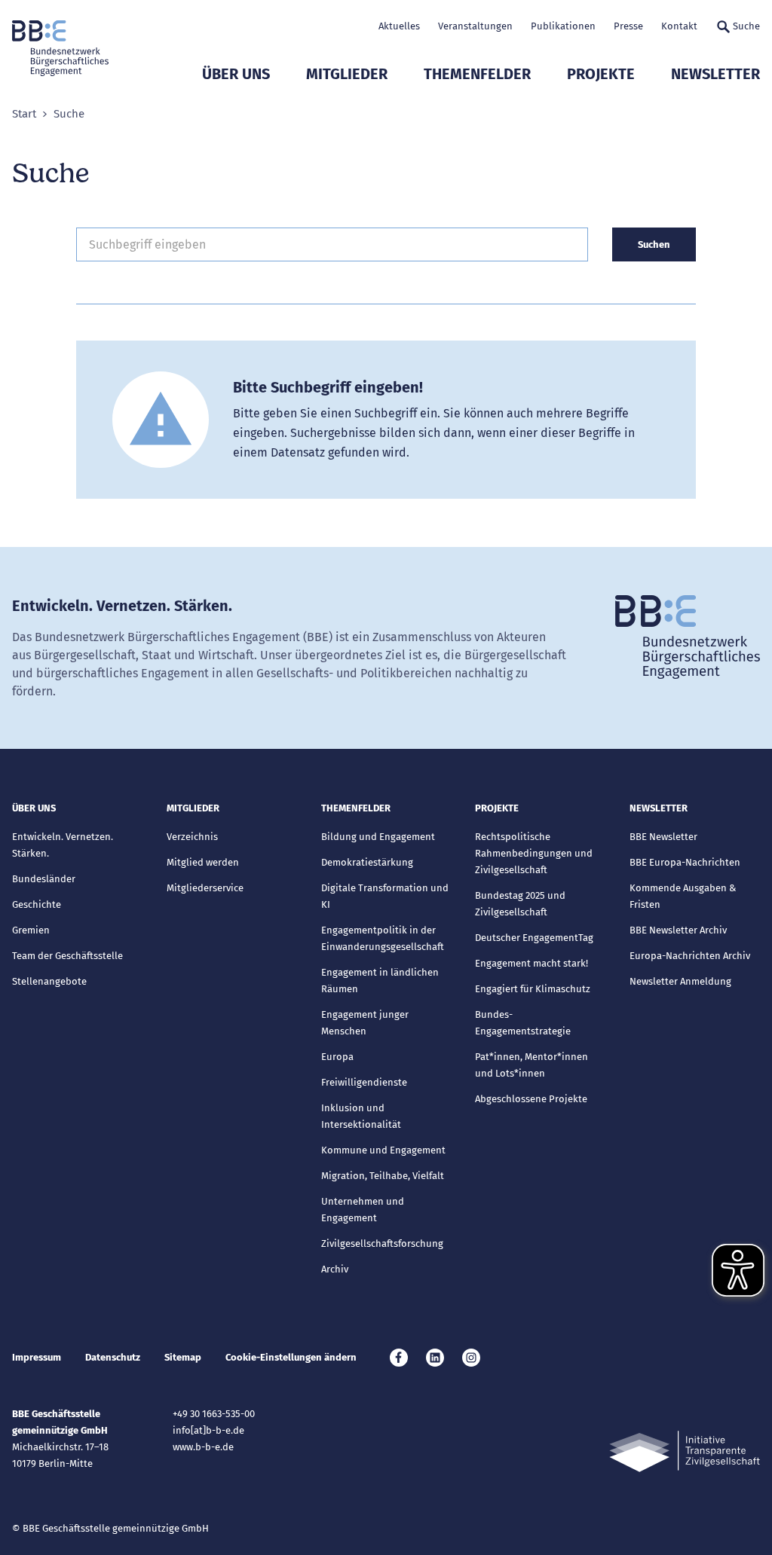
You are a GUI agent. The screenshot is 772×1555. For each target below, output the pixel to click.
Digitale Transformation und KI (385, 896)
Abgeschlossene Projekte (531, 1098)
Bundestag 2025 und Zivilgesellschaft (520, 904)
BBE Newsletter (663, 836)
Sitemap (182, 1357)
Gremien (31, 930)
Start (24, 114)
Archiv (334, 1269)
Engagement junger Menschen (365, 1023)
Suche (746, 26)
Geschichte (36, 904)
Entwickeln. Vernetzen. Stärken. (62, 845)
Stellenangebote (49, 981)
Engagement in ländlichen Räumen (380, 980)
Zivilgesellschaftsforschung (382, 1243)
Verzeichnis (192, 836)
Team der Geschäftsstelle (67, 955)
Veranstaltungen (475, 26)
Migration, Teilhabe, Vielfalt (382, 1175)
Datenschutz (112, 1357)
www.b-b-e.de (203, 1447)
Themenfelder (477, 74)
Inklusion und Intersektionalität (361, 1116)
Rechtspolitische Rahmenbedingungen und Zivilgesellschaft (534, 853)
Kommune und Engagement (383, 1150)
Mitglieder (347, 74)
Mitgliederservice (205, 888)
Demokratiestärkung (367, 862)
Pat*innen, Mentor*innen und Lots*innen (531, 1065)
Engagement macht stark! (531, 963)
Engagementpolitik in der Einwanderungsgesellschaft (382, 938)
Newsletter (715, 74)
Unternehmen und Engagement (362, 1210)
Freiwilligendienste (364, 1082)
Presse (628, 26)
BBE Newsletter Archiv (678, 930)
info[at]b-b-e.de (208, 1430)
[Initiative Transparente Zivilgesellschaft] (684, 1451)
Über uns (236, 74)
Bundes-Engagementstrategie (523, 1023)
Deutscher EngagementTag (534, 937)
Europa (337, 1056)
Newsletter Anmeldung (680, 981)
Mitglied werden (203, 862)
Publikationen (563, 26)
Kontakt (679, 26)
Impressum (36, 1357)
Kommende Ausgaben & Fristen (683, 896)
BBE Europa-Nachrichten (685, 862)
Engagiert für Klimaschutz (532, 988)
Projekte (601, 74)
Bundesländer (43, 878)
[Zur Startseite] (60, 48)
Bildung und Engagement (378, 836)
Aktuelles (399, 26)
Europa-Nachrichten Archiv (690, 955)
